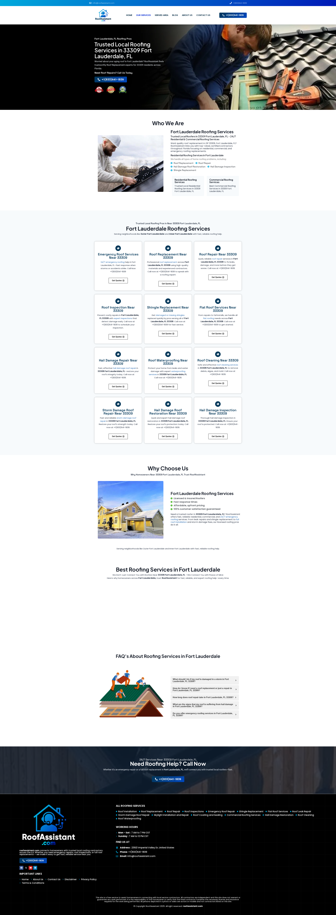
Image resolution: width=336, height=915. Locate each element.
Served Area (161, 15)
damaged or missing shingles (170, 315)
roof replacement (168, 262)
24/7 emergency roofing (112, 262)
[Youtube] (31, 868)
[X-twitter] (26, 868)
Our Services (143, 15)
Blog (175, 15)
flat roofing (208, 318)
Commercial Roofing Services (221, 181)
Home (129, 15)
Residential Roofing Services (186, 181)
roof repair (217, 258)
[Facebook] (21, 868)
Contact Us (203, 15)
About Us (187, 15)
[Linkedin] (35, 868)
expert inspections (123, 318)
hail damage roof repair (124, 368)
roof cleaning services (227, 364)
